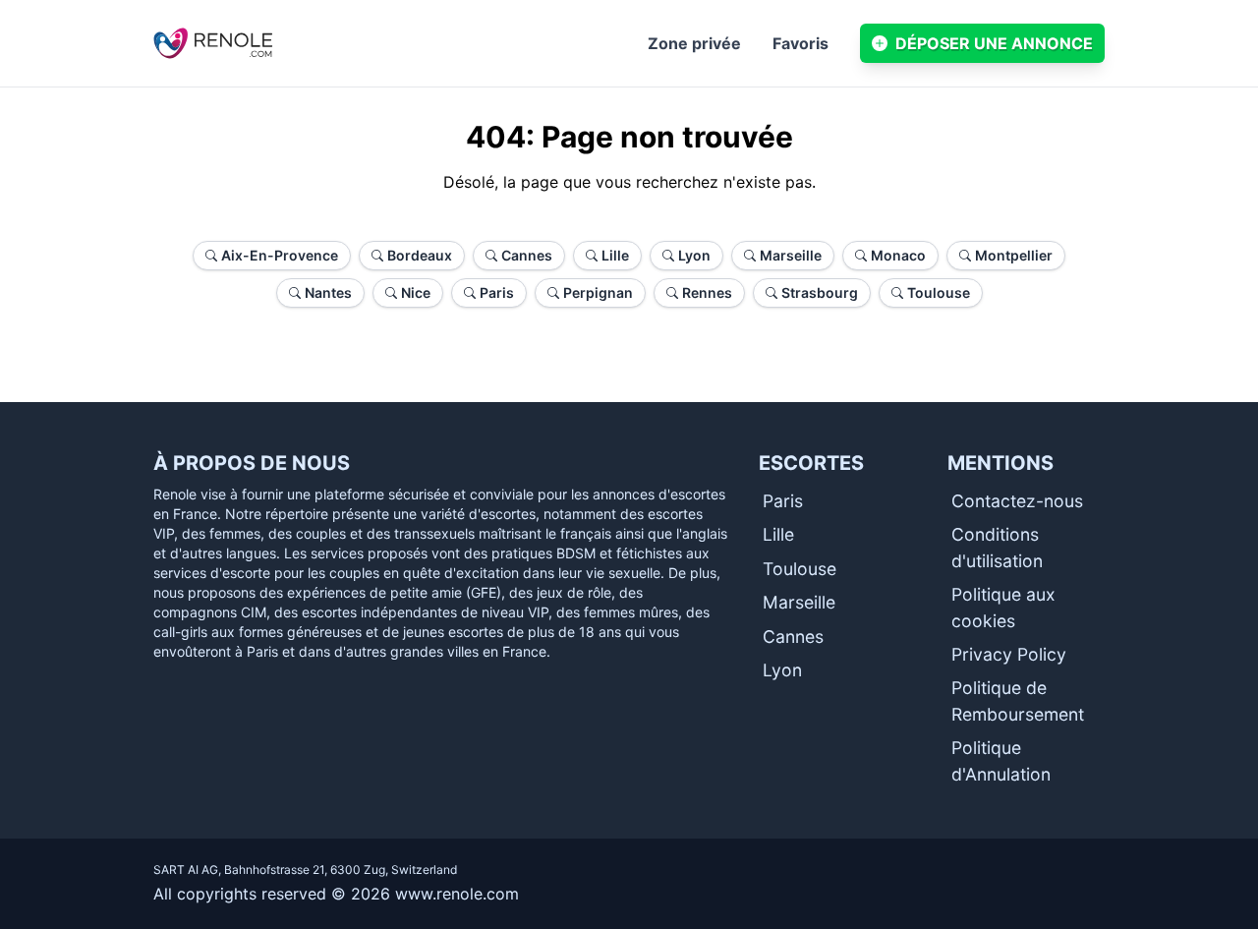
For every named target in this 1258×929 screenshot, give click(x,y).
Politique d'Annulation (1001, 760)
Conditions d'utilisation (997, 547)
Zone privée (694, 43)
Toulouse (799, 568)
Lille (778, 534)
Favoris (800, 43)
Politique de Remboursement (1017, 700)
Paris (783, 501)
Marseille (799, 602)
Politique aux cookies (1003, 607)
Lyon (782, 670)
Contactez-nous (1017, 501)
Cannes (793, 636)
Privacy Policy (1008, 654)
